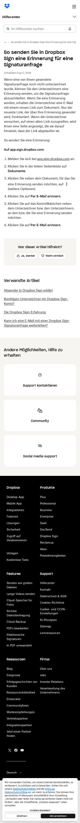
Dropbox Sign (49, 536)
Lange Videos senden (21, 593)
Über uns (46, 668)
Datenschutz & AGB (53, 596)
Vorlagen (12, 553)
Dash (43, 523)
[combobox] (40, 29)
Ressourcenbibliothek (21, 692)
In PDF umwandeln (19, 645)
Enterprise (46, 516)
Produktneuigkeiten (53, 555)
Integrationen (15, 510)
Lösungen (13, 523)
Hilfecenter (11, 17)
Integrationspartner (19, 725)
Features (12, 516)
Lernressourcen (50, 633)
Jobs (43, 675)
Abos (43, 549)
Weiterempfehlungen (21, 712)
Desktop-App (15, 497)
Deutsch (12, 772)
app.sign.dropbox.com (53, 159)
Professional (48, 503)
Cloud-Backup (16, 621)
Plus (43, 497)
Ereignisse (13, 675)
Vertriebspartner (17, 718)
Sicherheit (13, 529)
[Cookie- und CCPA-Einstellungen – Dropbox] (40, 799)
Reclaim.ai (47, 542)
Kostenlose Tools (18, 559)
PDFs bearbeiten (18, 628)
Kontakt (45, 589)
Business (46, 510)
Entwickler (14, 699)
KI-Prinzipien (48, 620)
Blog (10, 668)
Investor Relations (51, 681)
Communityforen (18, 705)
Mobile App (14, 503)
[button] (8, 28)
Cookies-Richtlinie (52, 602)
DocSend (46, 529)
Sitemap (45, 626)
